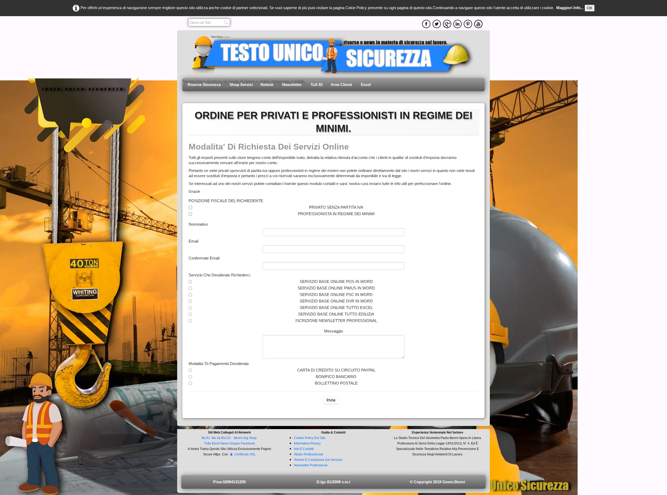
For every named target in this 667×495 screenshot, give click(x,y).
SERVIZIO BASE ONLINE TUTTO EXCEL (336, 307)
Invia (330, 400)
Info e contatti (304, 449)
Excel (366, 84)
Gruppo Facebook (242, 443)
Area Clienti (342, 84)
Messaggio (333, 331)
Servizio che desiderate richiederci (219, 275)
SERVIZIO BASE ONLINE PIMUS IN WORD (336, 288)
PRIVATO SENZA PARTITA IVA (336, 207)
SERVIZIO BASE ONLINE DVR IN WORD (336, 301)
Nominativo (198, 224)
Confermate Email (204, 258)
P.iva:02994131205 (229, 482)
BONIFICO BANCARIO (336, 376)
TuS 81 (317, 84)
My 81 (205, 438)
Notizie (267, 84)
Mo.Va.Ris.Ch (221, 438)
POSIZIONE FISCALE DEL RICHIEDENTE (226, 201)
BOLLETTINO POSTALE (336, 383)
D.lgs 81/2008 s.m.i (333, 482)
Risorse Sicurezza (205, 84)
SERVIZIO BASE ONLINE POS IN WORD (336, 281)
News (224, 443)
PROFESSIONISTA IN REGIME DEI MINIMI (336, 214)
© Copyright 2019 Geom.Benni (437, 482)
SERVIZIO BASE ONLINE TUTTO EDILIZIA (336, 314)
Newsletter (292, 84)
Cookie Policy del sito (309, 438)
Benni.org (241, 438)
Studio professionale (308, 454)
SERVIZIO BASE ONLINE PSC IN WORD (336, 294)
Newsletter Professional (311, 465)
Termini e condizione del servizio (318, 460)
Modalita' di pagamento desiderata (219, 363)
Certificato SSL (245, 454)
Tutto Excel (212, 443)
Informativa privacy (307, 443)
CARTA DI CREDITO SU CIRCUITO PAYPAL (336, 370)
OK (589, 8)
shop (253, 438)
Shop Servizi (241, 84)
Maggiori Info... (570, 7)
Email (193, 241)
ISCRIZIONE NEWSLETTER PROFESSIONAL (336, 320)
